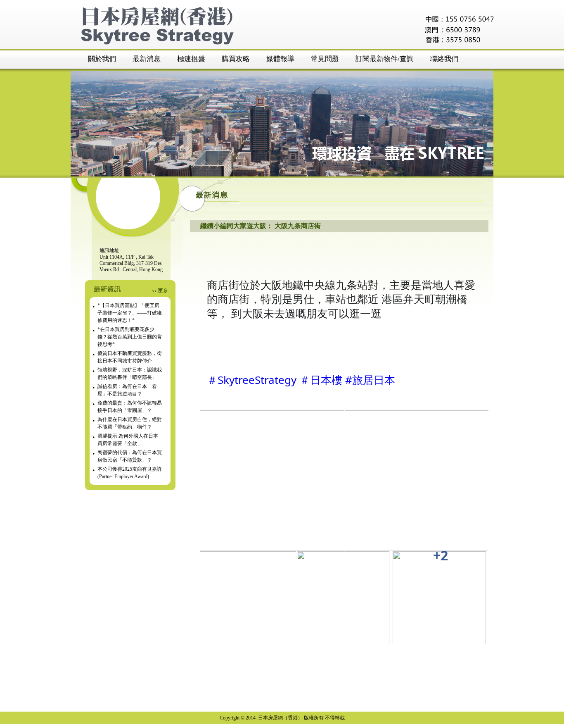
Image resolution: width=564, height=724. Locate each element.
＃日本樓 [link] (320, 379)
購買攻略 (236, 59)
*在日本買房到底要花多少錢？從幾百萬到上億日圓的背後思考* (129, 336)
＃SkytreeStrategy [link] (251, 379)
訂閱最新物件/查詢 (384, 59)
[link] (270, 480)
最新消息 (147, 59)
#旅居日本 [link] (370, 379)
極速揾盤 (191, 59)
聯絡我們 (444, 59)
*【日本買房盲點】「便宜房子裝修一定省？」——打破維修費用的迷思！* (129, 312)
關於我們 (102, 59)
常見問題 (325, 59)
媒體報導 (280, 59)
